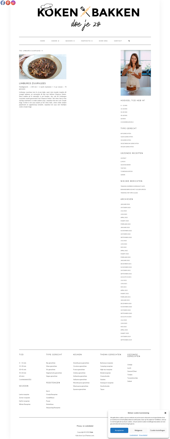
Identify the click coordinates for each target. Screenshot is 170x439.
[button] (165, 413)
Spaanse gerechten (79, 389)
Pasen (48, 401)
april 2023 (124, 217)
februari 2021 (126, 297)
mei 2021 (124, 287)
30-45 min (124, 112)
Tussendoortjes (127, 171)
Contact (118, 41)
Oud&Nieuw (50, 398)
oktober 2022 (126, 234)
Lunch (123, 161)
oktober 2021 (126, 270)
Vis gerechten (126, 140)
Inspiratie (86, 41)
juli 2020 (124, 320)
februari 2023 (126, 224)
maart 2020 (125, 333)
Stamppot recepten (106, 383)
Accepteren (119, 430)
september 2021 (126, 274)
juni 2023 (124, 214)
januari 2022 (125, 260)
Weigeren (138, 430)
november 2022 (126, 230)
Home (42, 41)
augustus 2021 (126, 277)
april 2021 (124, 290)
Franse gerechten (79, 369)
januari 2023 (125, 227)
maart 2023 (125, 221)
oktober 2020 (126, 310)
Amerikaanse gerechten (81, 363)
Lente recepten (24, 394)
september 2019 (126, 340)
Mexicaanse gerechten (80, 386)
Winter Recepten (24, 404)
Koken (55, 41)
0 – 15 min (124, 105)
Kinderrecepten (105, 373)
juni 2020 (124, 323)
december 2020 (126, 303)
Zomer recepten (24, 398)
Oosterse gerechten (80, 366)
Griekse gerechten (79, 373)
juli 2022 (124, 240)
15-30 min (124, 109)
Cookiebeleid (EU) (127, 122)
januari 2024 (125, 204)
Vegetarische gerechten (130, 143)
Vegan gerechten (127, 147)
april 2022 (124, 250)
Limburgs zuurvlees (32, 83)
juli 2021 (124, 280)
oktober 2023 (126, 207)
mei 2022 (124, 247)
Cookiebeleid (134, 435)
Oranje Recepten (51, 394)
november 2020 (126, 307)
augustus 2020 (126, 317)
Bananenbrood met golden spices (133, 189)
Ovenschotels (105, 376)
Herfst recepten (24, 401)
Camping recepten (106, 366)
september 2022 (126, 237)
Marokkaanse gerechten (81, 383)
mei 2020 (124, 326)
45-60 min (124, 115)
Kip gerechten (126, 133)
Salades (102, 379)
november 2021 (126, 267)
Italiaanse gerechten (80, 379)
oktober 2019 (126, 336)
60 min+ (123, 119)
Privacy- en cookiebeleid (85, 426)
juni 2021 (124, 283)
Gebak (123, 175)
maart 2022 (125, 254)
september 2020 (126, 313)
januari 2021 (125, 300)
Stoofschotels (105, 386)
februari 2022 (126, 257)
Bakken (69, 41)
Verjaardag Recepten (53, 408)
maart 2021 (125, 293)
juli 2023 (124, 211)
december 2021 (126, 264)
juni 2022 (124, 244)
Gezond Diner (126, 165)
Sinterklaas (50, 404)
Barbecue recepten (106, 363)
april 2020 (124, 330)
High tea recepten (106, 369)
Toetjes (123, 168)
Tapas (102, 389)
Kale (91, 432)
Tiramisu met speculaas (129, 193)
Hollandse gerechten (80, 376)
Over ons (103, 41)
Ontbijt (123, 158)
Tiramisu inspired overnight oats (133, 186)
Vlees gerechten (127, 137)
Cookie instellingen (157, 430)
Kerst (48, 391)
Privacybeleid (143, 435)
